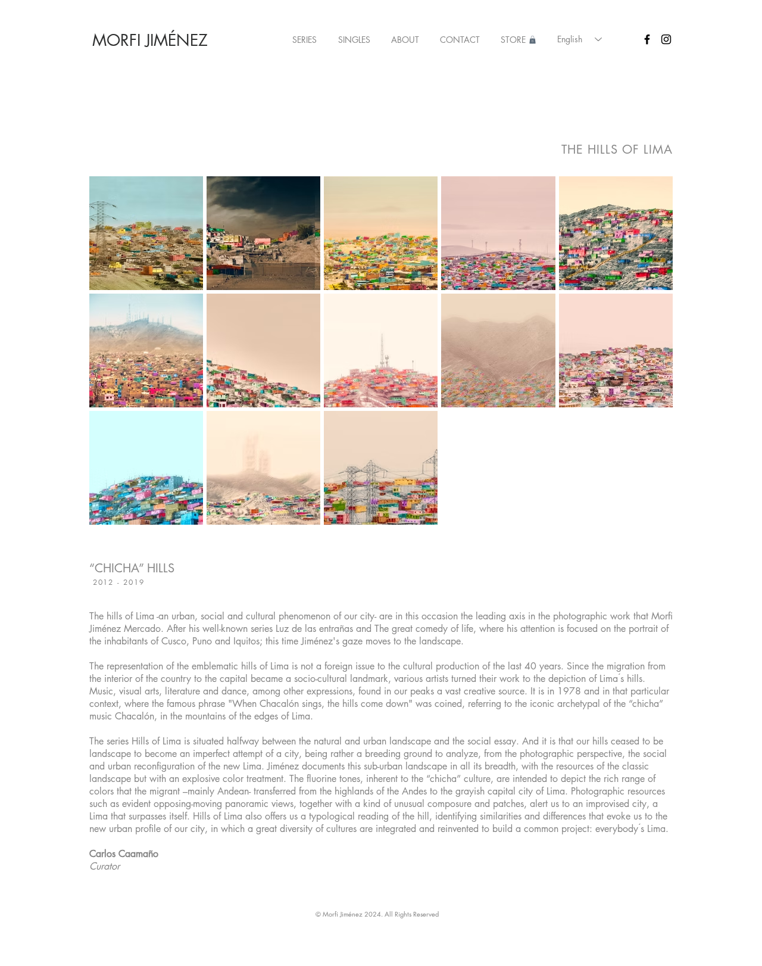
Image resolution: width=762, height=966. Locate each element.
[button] (304, 40)
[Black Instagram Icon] (666, 39)
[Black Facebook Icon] (647, 39)
